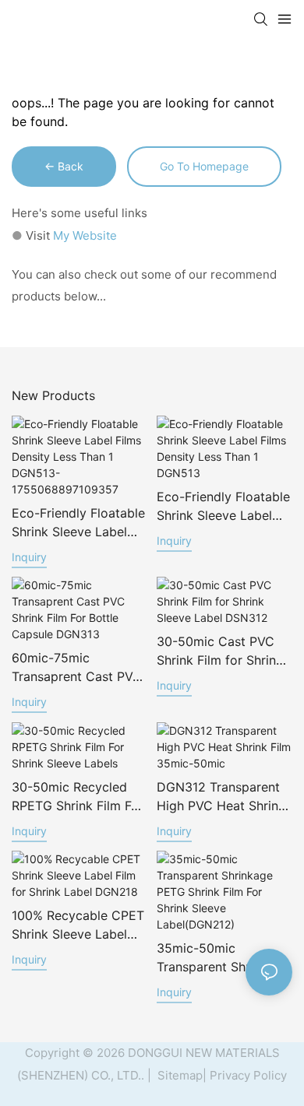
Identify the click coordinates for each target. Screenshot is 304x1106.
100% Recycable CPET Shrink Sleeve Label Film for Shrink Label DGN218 (78, 925)
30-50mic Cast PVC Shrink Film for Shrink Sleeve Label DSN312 (220, 651)
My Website (85, 235)
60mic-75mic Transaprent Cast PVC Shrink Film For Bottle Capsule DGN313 (77, 668)
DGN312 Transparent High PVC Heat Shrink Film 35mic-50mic (221, 797)
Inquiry (29, 557)
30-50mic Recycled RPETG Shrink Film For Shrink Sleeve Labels (77, 797)
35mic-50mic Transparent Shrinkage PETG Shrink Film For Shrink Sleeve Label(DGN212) (223, 958)
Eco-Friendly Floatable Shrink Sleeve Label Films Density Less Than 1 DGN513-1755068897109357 (78, 523)
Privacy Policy (248, 1075)
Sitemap (178, 1075)
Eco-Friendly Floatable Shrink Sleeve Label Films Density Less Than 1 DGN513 (223, 507)
